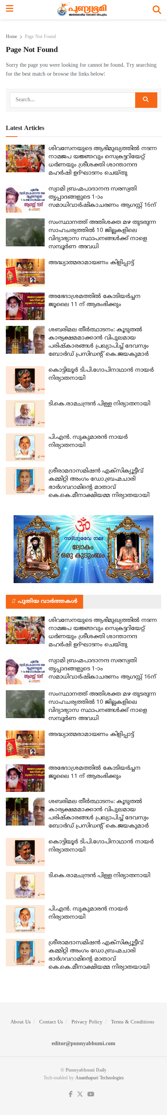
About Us (20, 1022)
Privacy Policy (87, 1022)
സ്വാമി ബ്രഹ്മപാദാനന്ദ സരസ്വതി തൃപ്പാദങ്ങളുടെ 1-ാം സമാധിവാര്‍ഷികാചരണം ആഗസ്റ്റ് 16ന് (102, 197)
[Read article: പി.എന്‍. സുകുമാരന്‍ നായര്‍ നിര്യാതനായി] (25, 447)
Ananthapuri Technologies (99, 1078)
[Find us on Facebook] (71, 1094)
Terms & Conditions (132, 1022)
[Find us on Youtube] (90, 1094)
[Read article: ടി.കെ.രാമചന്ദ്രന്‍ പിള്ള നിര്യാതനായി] (25, 414)
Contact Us (51, 1022)
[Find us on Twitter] (80, 1094)
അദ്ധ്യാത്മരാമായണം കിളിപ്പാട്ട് (91, 263)
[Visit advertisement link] (83, 549)
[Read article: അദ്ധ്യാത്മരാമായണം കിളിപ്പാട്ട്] (25, 273)
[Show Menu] (9, 9)
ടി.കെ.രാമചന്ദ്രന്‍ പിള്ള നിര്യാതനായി (99, 404)
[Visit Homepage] (83, 9)
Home (11, 37)
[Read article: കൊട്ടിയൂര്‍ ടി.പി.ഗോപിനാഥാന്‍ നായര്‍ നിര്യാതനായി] (25, 380)
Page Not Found (40, 37)
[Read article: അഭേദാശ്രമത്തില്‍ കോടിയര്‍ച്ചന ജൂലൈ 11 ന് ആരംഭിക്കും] (25, 306)
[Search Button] (157, 9)
